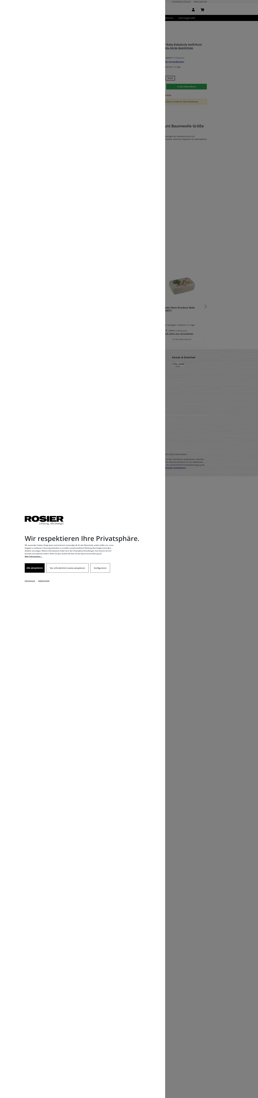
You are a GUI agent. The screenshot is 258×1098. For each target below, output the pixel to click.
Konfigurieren (100, 568)
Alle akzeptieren (34, 567)
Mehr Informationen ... (33, 556)
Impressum (30, 581)
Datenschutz (43, 581)
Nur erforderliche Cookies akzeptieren (67, 568)
